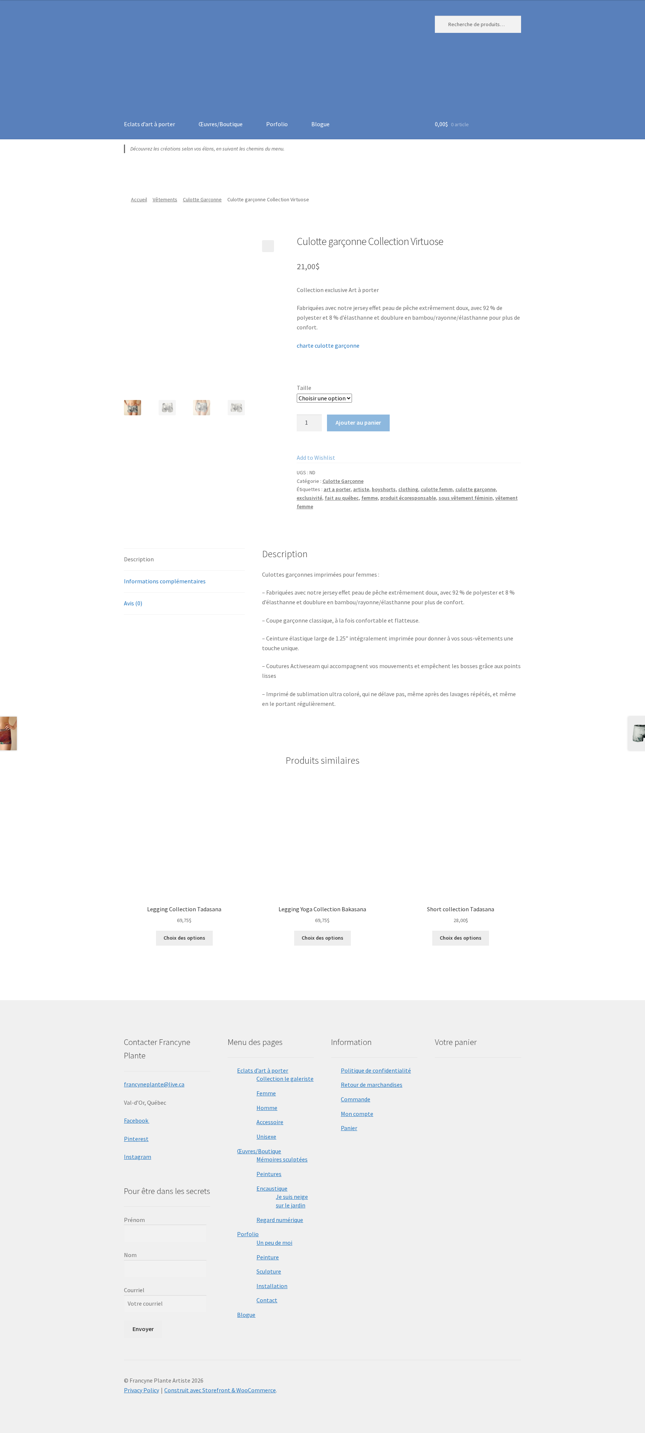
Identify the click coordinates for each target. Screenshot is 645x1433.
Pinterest (136, 1138)
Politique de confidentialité (376, 1070)
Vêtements (165, 199)
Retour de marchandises (371, 1084)
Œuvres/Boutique (221, 124)
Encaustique (271, 1188)
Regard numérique (279, 1219)
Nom (130, 1255)
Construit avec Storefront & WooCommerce (220, 1390)
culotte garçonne (475, 489)
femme (369, 497)
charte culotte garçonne (329, 345)
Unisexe (266, 1136)
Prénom (134, 1219)
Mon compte (357, 1113)
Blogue (320, 124)
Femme (266, 1093)
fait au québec (342, 497)
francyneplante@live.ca (154, 1084)
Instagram (137, 1156)
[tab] (184, 560)
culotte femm (437, 489)
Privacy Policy (141, 1390)
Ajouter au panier (358, 422)
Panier (349, 1128)
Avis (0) (133, 603)
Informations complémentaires (165, 581)
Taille (304, 387)
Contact (266, 1300)
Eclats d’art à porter (149, 124)
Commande (355, 1099)
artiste (361, 489)
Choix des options (184, 937)
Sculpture (268, 1271)
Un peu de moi (274, 1242)
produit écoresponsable (408, 497)
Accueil (139, 199)
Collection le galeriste (285, 1078)
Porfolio (277, 124)
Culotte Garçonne (202, 199)
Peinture (267, 1257)
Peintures (268, 1174)
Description (139, 559)
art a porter (337, 489)
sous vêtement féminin (466, 497)
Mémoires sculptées (282, 1159)
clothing (408, 489)
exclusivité (309, 497)
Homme (266, 1107)
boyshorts (384, 489)
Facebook (136, 1120)
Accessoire (269, 1122)
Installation (271, 1286)
